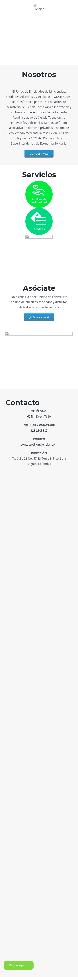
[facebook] (32, 472)
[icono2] (39, 209)
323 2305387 (39, 431)
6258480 (33, 416)
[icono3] (39, 236)
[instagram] (39, 472)
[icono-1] (39, 182)
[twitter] (45, 472)
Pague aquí (16, 965)
